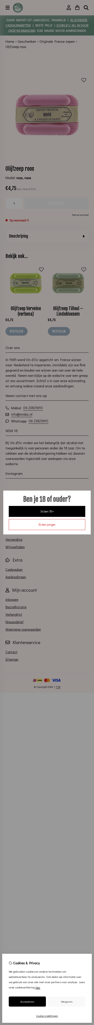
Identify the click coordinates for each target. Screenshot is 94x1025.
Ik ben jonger (47, 524)
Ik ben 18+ (47, 511)
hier (37, 987)
